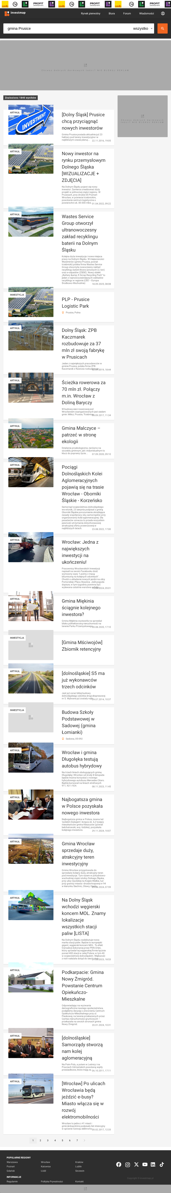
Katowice (46, 1166)
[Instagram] (128, 1165)
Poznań (11, 1166)
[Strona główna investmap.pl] (15, 13)
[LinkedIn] (153, 1165)
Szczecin (79, 1170)
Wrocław (45, 1162)
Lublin (78, 1166)
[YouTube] (144, 1165)
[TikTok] (161, 1165)
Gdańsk (11, 1170)
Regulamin (12, 1181)
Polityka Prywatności (52, 1181)
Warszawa (12, 1162)
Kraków (79, 1162)
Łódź (43, 1170)
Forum (127, 13)
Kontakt (79, 1181)
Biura (112, 13)
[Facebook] (118, 1165)
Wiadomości (146, 13)
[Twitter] (136, 1165)
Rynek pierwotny (90, 13)
